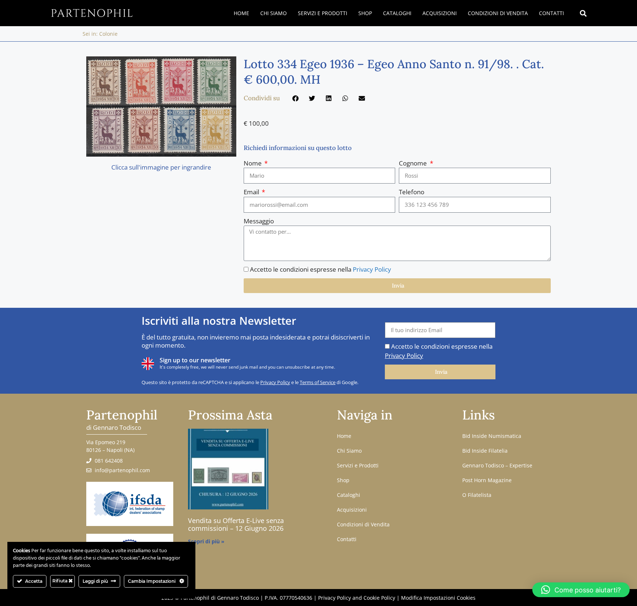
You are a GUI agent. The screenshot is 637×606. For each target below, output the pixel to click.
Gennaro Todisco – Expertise (497, 465)
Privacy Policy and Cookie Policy (356, 597)
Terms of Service (317, 382)
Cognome (413, 163)
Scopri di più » (206, 541)
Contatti (551, 13)
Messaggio (259, 221)
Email (252, 192)
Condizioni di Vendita (498, 13)
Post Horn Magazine (487, 480)
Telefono (411, 192)
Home (241, 13)
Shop (365, 13)
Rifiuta (60, 581)
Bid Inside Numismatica (491, 435)
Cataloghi (397, 13)
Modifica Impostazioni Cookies (438, 597)
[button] (583, 13)
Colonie (108, 33)
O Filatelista (476, 494)
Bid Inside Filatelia (485, 450)
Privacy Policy (372, 269)
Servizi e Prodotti (322, 13)
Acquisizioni (439, 13)
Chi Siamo (273, 13)
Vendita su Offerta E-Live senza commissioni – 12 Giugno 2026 (236, 524)
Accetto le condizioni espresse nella (320, 269)
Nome (253, 163)
